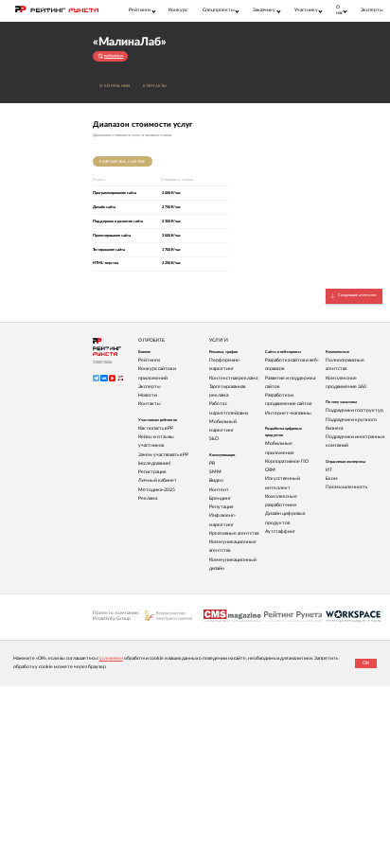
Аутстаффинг (280, 531)
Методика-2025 (156, 489)
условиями (111, 658)
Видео (216, 480)
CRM (270, 470)
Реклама (147, 498)
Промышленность (346, 487)
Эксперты (372, 10)
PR (212, 463)
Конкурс (177, 10)
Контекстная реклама (233, 378)
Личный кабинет (157, 480)
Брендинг (220, 498)
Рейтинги (149, 360)
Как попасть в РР (155, 428)
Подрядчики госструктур (354, 410)
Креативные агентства (233, 533)
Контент (219, 489)
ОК (366, 663)
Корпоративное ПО (287, 461)
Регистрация (152, 471)
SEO (214, 438)
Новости (147, 395)
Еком (332, 478)
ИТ (329, 470)
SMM (215, 471)
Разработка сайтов (122, 162)
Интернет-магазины (288, 413)
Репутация (221, 506)
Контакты (155, 86)
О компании (114, 86)
